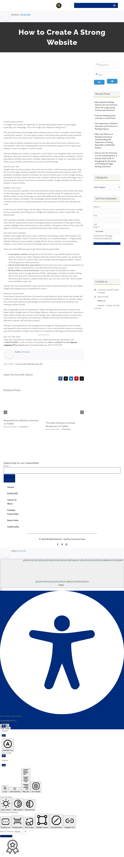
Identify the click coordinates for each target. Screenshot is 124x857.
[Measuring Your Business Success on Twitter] (23, 395)
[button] (1, 589)
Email (96, 227)
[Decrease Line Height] (4, 765)
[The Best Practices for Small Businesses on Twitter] (65, 395)
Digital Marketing (33, 364)
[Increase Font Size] (4, 726)
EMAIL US (101, 301)
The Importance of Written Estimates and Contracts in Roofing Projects (106, 126)
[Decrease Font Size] (4, 735)
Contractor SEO (20, 364)
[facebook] (58, 544)
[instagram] (66, 544)
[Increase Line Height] (4, 755)
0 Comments (23, 427)
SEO (41, 364)
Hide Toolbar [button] (5, 728)
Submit (107, 243)
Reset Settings (6, 836)
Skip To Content (7, 831)
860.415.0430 (12, 342)
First (95, 215)
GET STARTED (9, 477)
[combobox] (62, 573)
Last (95, 224)
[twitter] (62, 544)
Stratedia (25, 14)
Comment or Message (102, 235)
